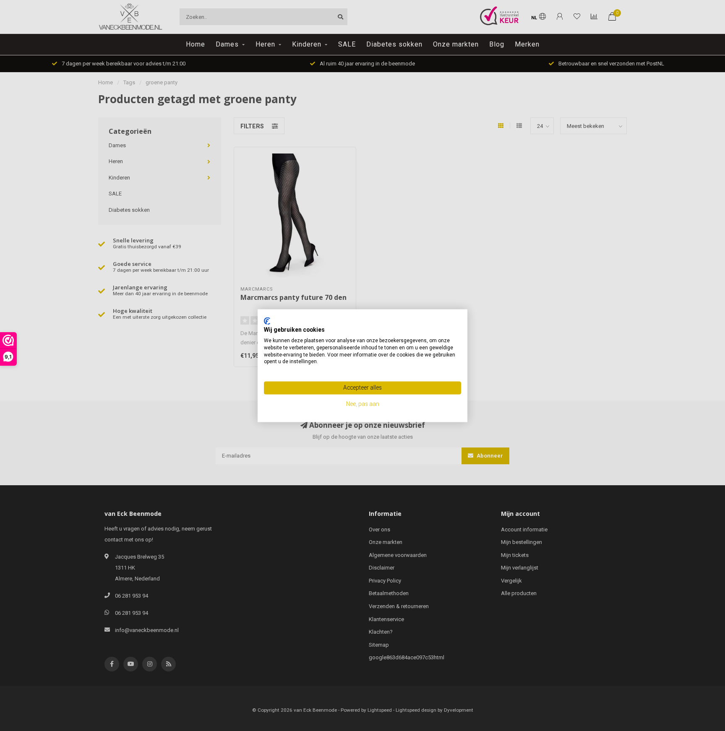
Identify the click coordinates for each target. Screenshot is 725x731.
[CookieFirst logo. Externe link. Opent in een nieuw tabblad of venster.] (267, 321)
